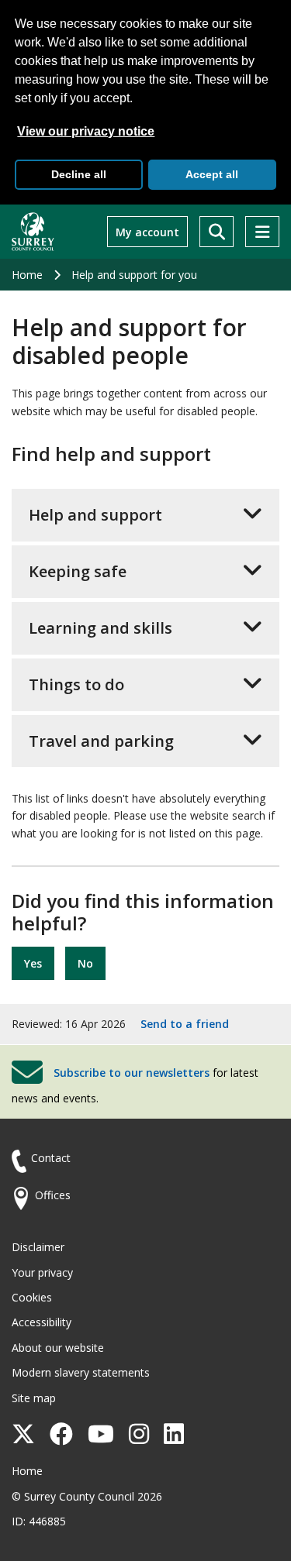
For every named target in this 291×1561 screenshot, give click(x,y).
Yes (33, 963)
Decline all (78, 174)
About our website (58, 1347)
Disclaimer (38, 1247)
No (85, 963)
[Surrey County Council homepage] (33, 231)
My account (147, 232)
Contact (51, 1157)
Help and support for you (134, 274)
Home (27, 274)
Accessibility (41, 1322)
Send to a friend (184, 1023)
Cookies (32, 1297)
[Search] (216, 231)
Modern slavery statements (81, 1372)
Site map (34, 1398)
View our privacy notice (85, 131)
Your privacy (42, 1272)
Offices (53, 1195)
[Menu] (262, 231)
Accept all (211, 174)
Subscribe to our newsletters (132, 1072)
